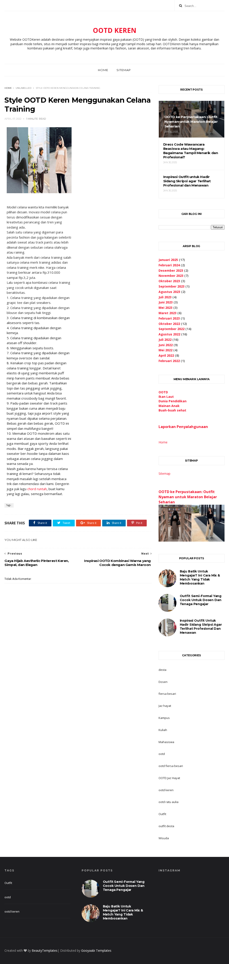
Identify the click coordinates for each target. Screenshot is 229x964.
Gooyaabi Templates (96, 950)
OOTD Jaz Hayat (169, 778)
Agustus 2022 (169, 334)
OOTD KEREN (114, 30)
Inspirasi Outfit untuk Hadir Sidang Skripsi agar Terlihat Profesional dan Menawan (201, 627)
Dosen (163, 682)
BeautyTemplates (44, 950)
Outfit (162, 814)
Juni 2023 (166, 302)
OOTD (163, 392)
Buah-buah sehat (172, 410)
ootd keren (166, 790)
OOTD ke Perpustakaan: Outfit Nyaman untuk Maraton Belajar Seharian (188, 496)
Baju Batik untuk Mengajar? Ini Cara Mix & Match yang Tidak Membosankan (200, 577)
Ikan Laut (166, 396)
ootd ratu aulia (168, 802)
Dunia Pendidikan (173, 401)
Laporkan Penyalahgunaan (183, 426)
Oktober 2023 (169, 281)
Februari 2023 (169, 318)
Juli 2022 (165, 339)
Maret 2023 (167, 313)
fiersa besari (167, 694)
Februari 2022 (169, 361)
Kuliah (163, 730)
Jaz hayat (165, 706)
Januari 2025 (168, 260)
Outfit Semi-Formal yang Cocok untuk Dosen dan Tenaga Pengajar (201, 600)
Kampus (164, 718)
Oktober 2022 (169, 324)
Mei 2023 (165, 307)
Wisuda (164, 838)
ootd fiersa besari (171, 766)
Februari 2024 (169, 265)
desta (162, 670)
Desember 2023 (171, 270)
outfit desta (166, 826)
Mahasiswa (166, 742)
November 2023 (171, 275)
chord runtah (37, 489)
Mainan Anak (169, 406)
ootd (162, 754)
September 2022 (171, 329)
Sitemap (124, 70)
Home (103, 70)
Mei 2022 (165, 350)
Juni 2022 (166, 345)
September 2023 (171, 286)
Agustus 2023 (169, 292)
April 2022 (166, 355)
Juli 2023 (165, 297)
